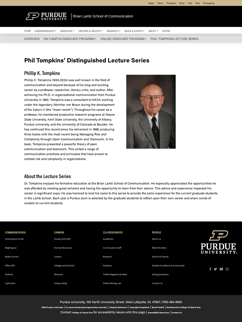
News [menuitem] (160, 3)
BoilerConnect (12, 256)
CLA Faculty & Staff (112, 247)
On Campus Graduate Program (68, 38)
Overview (32, 38)
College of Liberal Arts (82, 312)
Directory (58, 274)
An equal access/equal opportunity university (86, 307)
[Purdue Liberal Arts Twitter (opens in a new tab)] (216, 269)
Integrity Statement (118, 307)
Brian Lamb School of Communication (103, 16)
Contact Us (157, 283)
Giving (166, 31)
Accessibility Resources (158, 312)
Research (112, 31)
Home (27, 31)
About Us (156, 238)
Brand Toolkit (158, 307)
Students (107, 265)
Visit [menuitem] (190, 3)
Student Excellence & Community (168, 265)
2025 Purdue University (52, 307)
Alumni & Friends (160, 256)
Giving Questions (160, 274)
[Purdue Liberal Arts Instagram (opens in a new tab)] (228, 269)
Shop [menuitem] (182, 3)
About (152, 31)
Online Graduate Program (122, 38)
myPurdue (10, 283)
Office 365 (10, 265)
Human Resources (63, 247)
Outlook (9, 274)
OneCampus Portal (14, 238)
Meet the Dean (159, 247)
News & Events (133, 31)
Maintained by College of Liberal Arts (183, 307)
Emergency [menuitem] (209, 3)
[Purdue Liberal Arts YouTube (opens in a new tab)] (222, 269)
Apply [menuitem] (151, 3)
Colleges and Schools (64, 265)
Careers (57, 256)
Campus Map (60, 283)
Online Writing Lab (112, 283)
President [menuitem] (171, 3)
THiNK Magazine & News (115, 274)
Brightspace (10, 247)
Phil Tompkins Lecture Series (174, 38)
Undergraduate (44, 31)
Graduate (66, 31)
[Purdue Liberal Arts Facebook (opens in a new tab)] (211, 269)
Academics (108, 238)
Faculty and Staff (62, 238)
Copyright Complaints (139, 307)
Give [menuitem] (197, 3)
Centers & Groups (89, 31)
